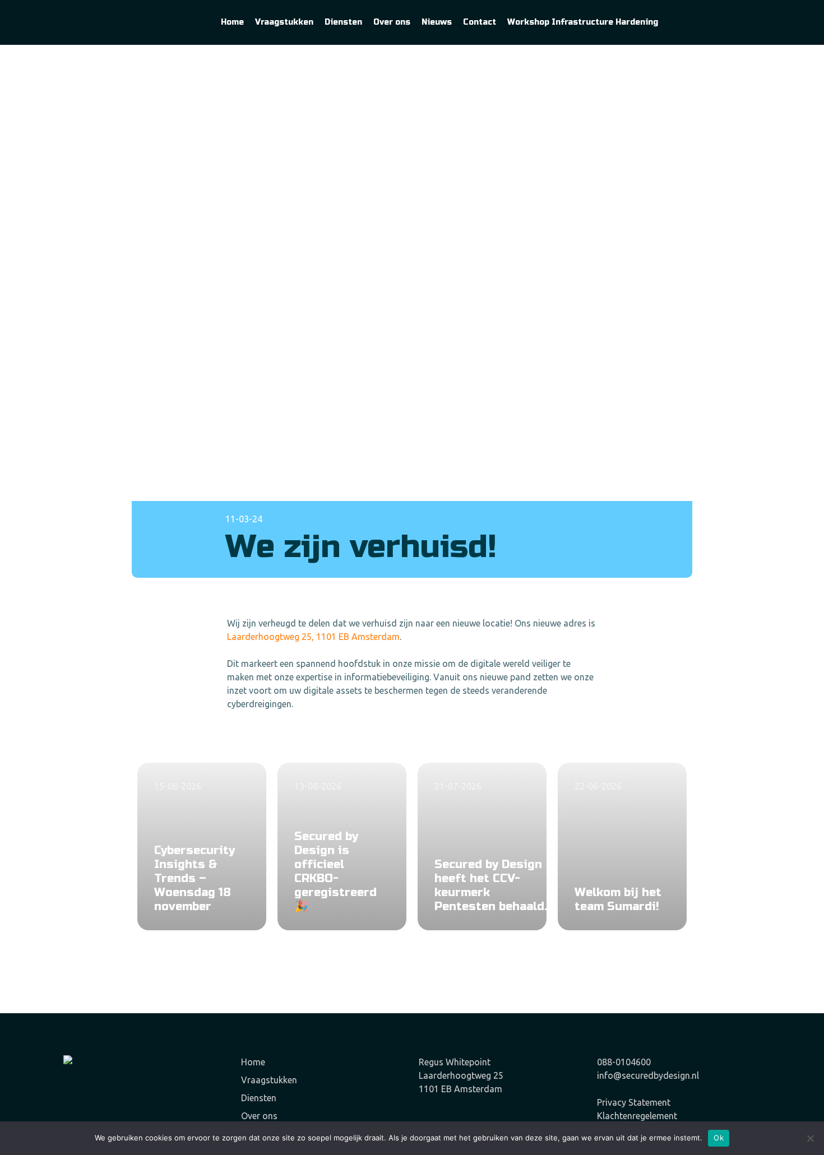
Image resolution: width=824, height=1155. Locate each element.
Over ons (259, 1116)
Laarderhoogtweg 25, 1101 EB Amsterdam (313, 637)
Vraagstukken (269, 1080)
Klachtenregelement (637, 1116)
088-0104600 (624, 1062)
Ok (719, 1137)
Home (253, 1062)
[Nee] (810, 1138)
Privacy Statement (633, 1102)
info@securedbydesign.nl (648, 1075)
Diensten (258, 1098)
